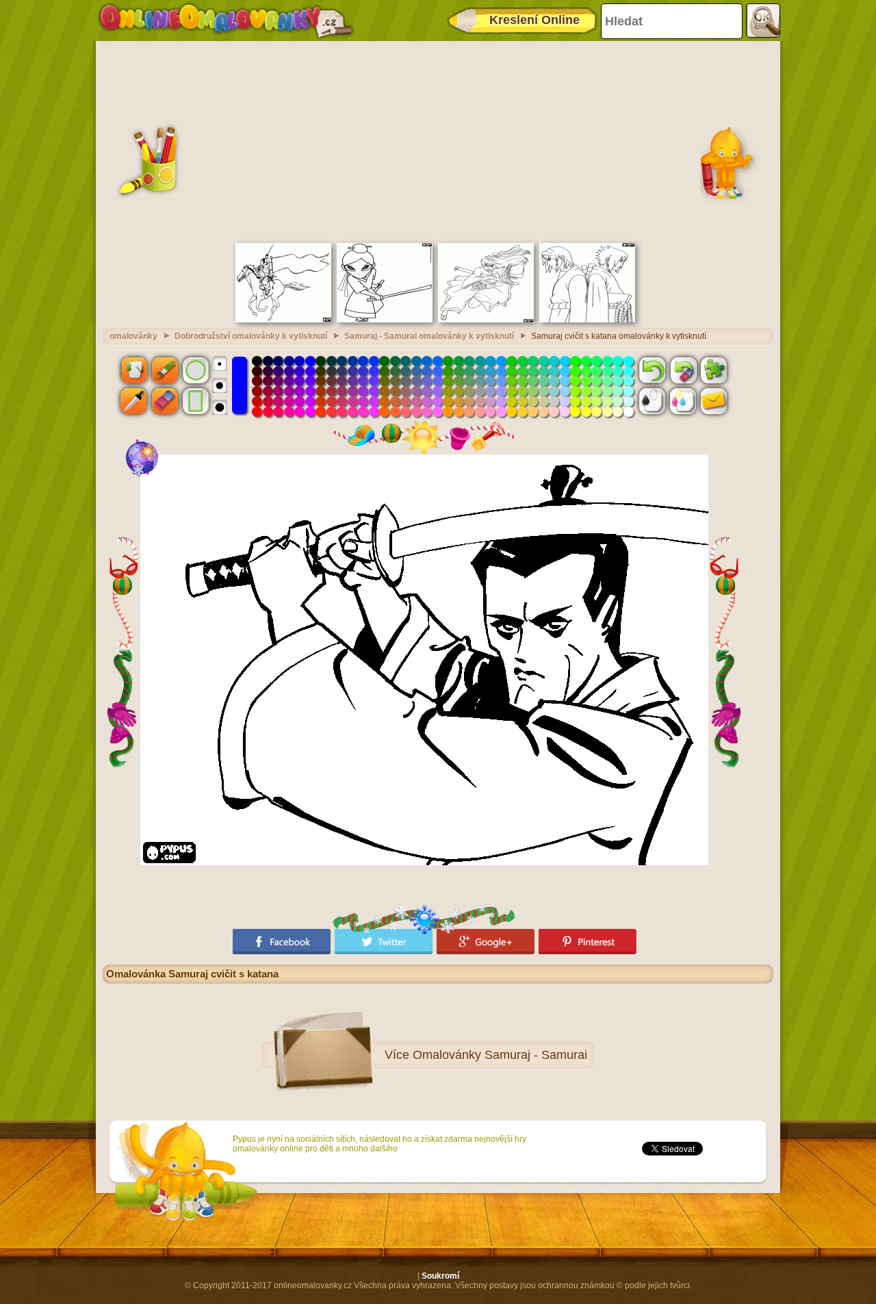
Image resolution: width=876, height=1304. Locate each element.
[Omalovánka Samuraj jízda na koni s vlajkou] (283, 319)
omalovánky (133, 336)
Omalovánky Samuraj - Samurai (500, 1055)
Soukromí (440, 1276)
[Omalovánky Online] (225, 20)
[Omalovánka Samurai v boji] (486, 319)
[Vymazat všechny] (683, 369)
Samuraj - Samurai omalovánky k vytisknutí (429, 336)
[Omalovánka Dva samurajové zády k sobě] (587, 319)
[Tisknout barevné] (683, 401)
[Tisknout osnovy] (652, 401)
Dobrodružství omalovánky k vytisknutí (251, 336)
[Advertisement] (438, 140)
